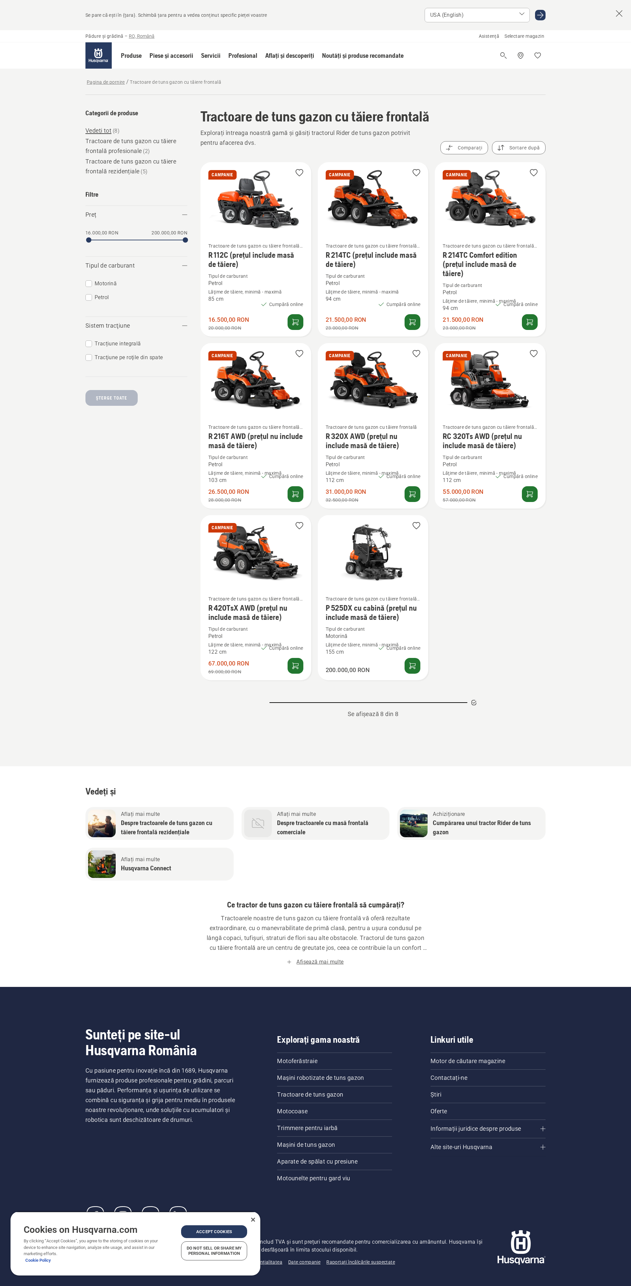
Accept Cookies (214, 1231)
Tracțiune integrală (118, 343)
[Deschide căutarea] (503, 55)
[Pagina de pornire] (98, 55)
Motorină (106, 283)
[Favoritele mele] (538, 55)
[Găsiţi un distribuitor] (520, 55)
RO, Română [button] (141, 36)
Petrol (102, 297)
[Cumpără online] (295, 322)
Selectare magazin (524, 36)
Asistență (489, 36)
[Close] (253, 1219)
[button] (131, 55)
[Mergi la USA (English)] (540, 15)
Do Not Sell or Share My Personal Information (214, 1251)
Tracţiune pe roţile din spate (129, 357)
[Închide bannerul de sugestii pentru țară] (619, 13)
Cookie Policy (38, 1260)
